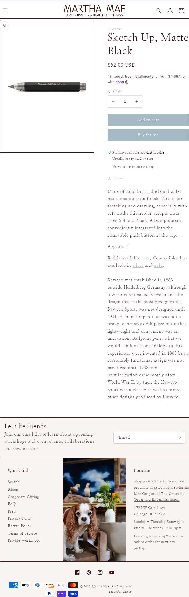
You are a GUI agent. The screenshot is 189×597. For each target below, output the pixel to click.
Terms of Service (22, 533)
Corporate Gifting (23, 497)
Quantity (115, 91)
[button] (158, 10)
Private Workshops (24, 540)
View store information (132, 167)
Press (12, 511)
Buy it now (148, 135)
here (146, 258)
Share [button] (118, 178)
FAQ (12, 504)
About (13, 489)
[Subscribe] (179, 438)
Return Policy (20, 526)
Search (14, 482)
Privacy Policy (20, 518)
